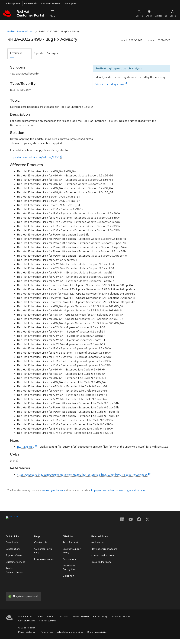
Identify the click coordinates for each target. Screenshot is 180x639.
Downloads (30, 3)
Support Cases (14, 555)
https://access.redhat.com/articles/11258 (34, 157)
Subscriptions (12, 3)
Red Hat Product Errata (20, 31)
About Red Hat (25, 616)
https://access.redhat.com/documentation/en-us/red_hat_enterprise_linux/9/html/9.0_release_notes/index (82, 474)
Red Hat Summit (47, 620)
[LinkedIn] (122, 520)
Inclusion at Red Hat (121, 616)
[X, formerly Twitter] (147, 520)
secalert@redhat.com (53, 490)
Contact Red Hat (80, 616)
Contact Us (40, 542)
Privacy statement (27, 632)
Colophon (68, 575)
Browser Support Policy (72, 550)
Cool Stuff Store (26, 620)
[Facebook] (139, 520)
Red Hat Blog (100, 616)
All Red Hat (161, 15)
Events (50, 616)
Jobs (40, 616)
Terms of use (47, 632)
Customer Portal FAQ (43, 550)
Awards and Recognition (69, 567)
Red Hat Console (50, 3)
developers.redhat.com (104, 548)
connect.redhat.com (102, 555)
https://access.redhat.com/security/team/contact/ (118, 490)
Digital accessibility (97, 632)
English (149, 15)
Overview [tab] (16, 53)
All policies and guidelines (70, 632)
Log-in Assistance (44, 559)
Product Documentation (14, 570)
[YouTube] (130, 520)
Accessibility (69, 559)
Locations (62, 616)
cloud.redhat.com (101, 561)
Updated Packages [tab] (46, 53)
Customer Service (15, 561)
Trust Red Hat (70, 542)
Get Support (71, 3)
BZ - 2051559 (25, 446)
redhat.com (97, 542)
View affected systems (109, 84)
